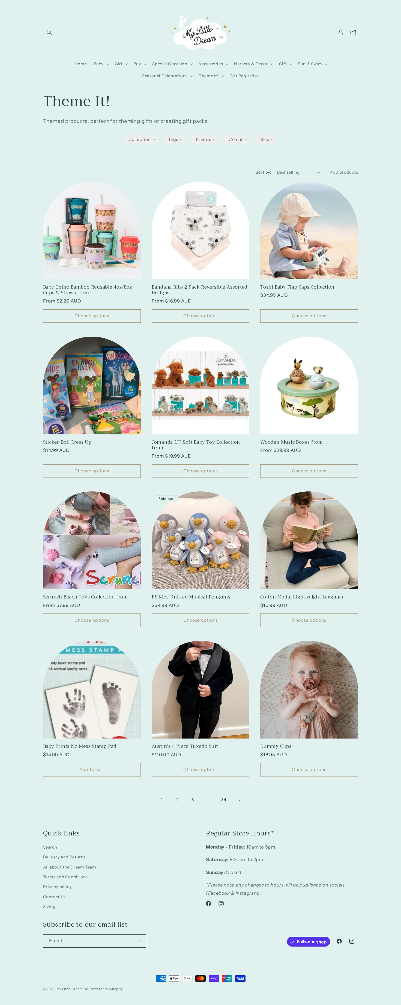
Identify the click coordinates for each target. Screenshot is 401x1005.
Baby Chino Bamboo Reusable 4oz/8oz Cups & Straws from (87, 290)
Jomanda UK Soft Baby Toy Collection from (196, 445)
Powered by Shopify (106, 989)
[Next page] (239, 800)
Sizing (49, 906)
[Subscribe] (139, 941)
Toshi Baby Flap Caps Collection (297, 287)
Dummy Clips (276, 746)
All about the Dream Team (69, 867)
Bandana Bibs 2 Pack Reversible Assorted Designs (199, 290)
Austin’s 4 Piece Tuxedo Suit (185, 746)
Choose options (91, 315)
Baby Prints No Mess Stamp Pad (80, 746)
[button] (49, 32)
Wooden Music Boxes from (291, 442)
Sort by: (263, 172)
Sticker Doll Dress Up (67, 442)
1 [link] (162, 799)
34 (223, 799)
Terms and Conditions (65, 876)
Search (50, 847)
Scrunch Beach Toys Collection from (85, 597)
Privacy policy (57, 886)
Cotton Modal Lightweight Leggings (301, 597)
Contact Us (54, 896)
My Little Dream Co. (73, 989)
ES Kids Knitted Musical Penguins (191, 597)
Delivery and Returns (64, 857)
